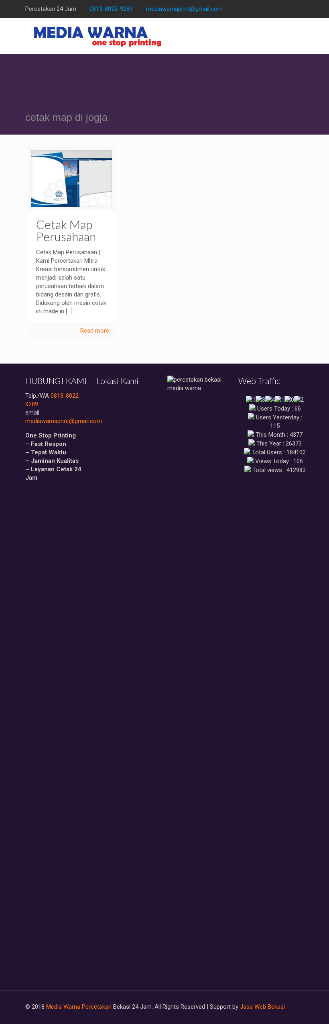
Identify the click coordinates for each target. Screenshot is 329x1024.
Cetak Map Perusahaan (66, 230)
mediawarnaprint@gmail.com (184, 8)
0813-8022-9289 (111, 8)
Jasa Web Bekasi (262, 1006)
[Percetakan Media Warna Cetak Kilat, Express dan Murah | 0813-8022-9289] (98, 36)
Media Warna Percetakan (79, 1006)
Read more (94, 330)
